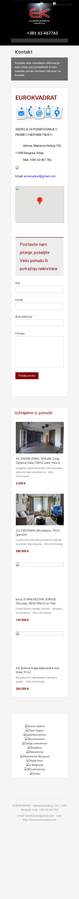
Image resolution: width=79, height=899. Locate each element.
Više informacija (53, 544)
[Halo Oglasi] (35, 730)
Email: (19, 299)
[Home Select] (35, 725)
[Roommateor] (35, 738)
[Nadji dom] (35, 760)
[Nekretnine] (34, 751)
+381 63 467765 (42, 33)
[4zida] (35, 773)
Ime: (18, 283)
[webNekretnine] (34, 734)
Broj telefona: (24, 316)
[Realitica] (35, 747)
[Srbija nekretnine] (34, 743)
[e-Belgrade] (34, 764)
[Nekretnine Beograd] (34, 756)
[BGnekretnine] (34, 769)
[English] (46, 4)
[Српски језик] (63, 4)
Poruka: (20, 333)
